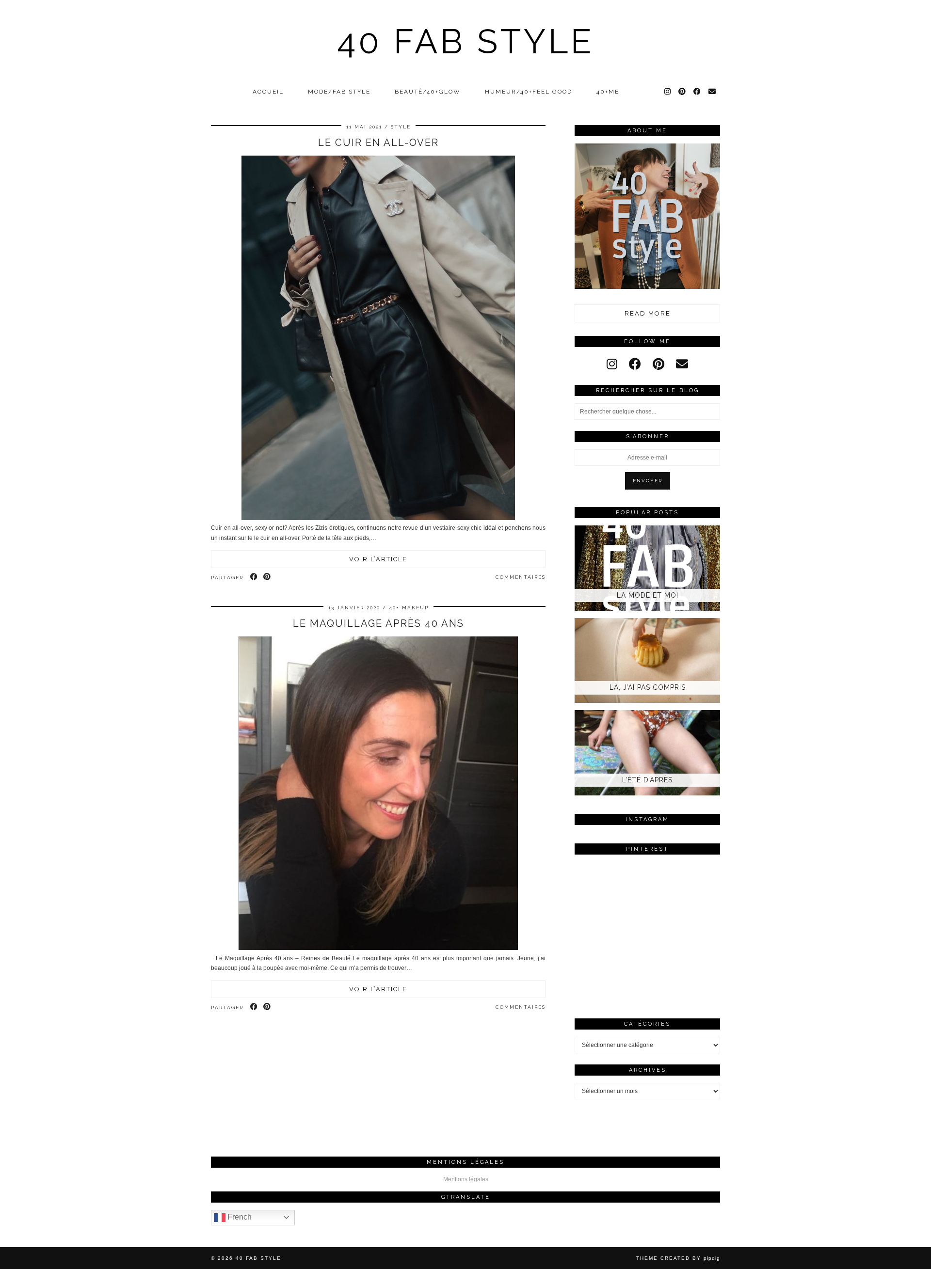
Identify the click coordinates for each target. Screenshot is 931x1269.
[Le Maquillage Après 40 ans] (378, 948)
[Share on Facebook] (254, 577)
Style (401, 126)
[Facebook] (697, 91)
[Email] (712, 91)
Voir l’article (378, 559)
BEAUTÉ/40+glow (428, 91)
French (238, 1217)
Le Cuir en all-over (378, 142)
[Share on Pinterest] (267, 577)
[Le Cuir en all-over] (378, 518)
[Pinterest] (682, 91)
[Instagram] (668, 91)
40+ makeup (409, 607)
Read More (648, 313)
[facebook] (635, 364)
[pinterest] (658, 364)
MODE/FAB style (339, 91)
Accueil (268, 91)
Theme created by (678, 1258)
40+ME (607, 91)
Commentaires (521, 577)
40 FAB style (465, 41)
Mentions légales (465, 1179)
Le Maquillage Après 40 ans (378, 623)
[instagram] (612, 364)
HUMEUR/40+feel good (528, 91)
